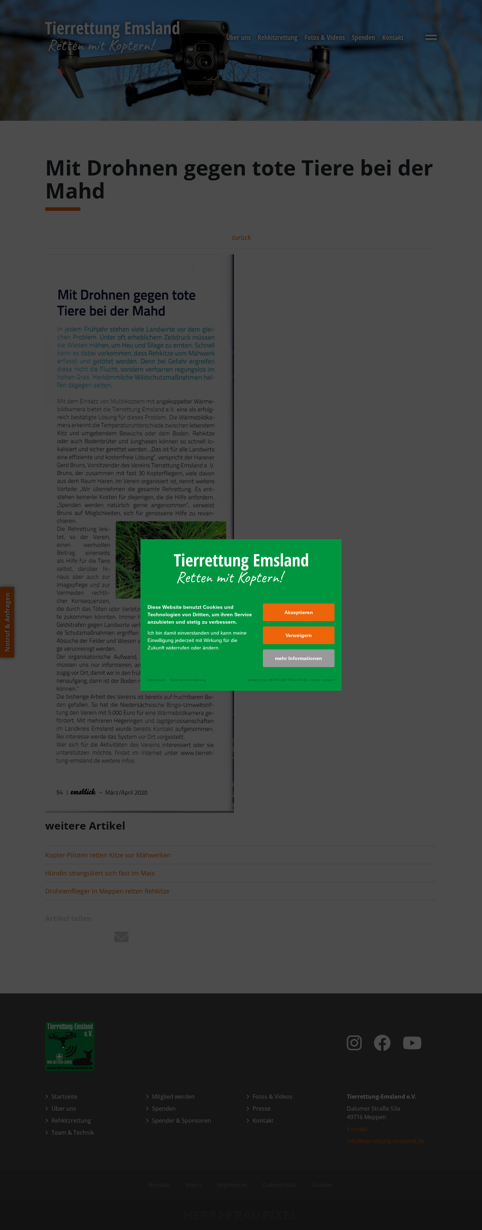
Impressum (156, 680)
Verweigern (298, 635)
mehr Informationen (298, 658)
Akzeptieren (298, 612)
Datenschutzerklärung (188, 680)
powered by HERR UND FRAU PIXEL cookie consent (291, 680)
